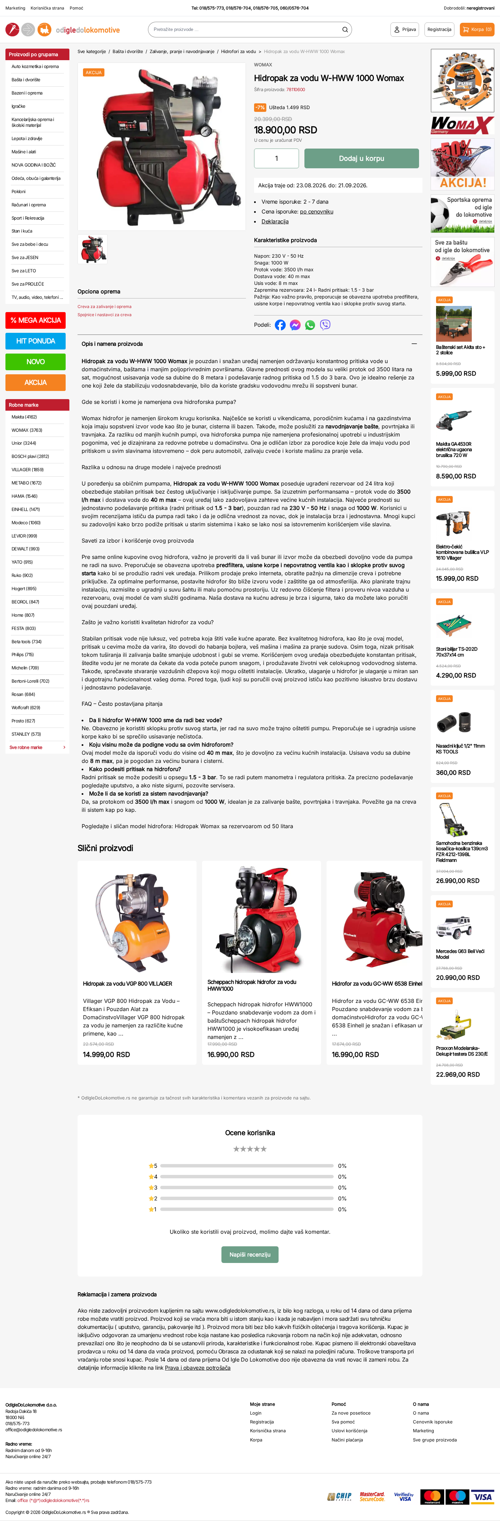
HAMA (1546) (24, 496)
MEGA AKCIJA (35, 320)
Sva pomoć (343, 1421)
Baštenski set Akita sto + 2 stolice (460, 350)
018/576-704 (238, 8)
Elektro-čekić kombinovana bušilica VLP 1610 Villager (462, 552)
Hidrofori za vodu (238, 51)
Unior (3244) (24, 443)
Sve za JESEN (25, 257)
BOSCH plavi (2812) (30, 456)
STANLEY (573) (26, 734)
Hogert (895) (24, 588)
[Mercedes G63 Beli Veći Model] (454, 928)
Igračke (18, 106)
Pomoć (76, 8)
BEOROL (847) (25, 601)
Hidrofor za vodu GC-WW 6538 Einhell (377, 983)
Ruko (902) (22, 575)
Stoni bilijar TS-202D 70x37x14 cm (456, 651)
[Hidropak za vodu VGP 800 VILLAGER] (137, 920)
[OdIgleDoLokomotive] (62, 29)
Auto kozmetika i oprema (35, 66)
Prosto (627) (23, 720)
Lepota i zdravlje (27, 138)
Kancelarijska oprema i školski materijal (33, 122)
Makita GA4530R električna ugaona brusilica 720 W (454, 449)
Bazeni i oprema (27, 93)
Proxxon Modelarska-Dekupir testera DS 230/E (461, 1051)
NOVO (36, 362)
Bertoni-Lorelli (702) (30, 681)
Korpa (256, 1439)
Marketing (15, 8)
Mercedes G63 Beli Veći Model (460, 954)
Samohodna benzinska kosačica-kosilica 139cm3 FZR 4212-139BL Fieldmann (462, 851)
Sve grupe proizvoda (435, 1439)
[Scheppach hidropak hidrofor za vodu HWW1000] (261, 919)
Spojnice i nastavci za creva (105, 314)
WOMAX (263, 64)
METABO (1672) (27, 482)
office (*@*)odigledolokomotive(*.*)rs (53, 1500)
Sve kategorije (92, 51)
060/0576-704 (294, 8)
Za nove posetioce (351, 1413)
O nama (421, 1413)
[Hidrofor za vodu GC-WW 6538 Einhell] (386, 920)
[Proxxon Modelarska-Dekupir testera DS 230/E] (454, 1025)
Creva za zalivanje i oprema (105, 306)
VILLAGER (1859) (28, 469)
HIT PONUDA (35, 341)
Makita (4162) (24, 417)
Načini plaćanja (347, 1439)
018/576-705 (265, 8)
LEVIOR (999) (24, 536)
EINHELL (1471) (26, 509)
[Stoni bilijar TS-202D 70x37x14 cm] (454, 626)
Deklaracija (275, 221)
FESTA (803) (24, 628)
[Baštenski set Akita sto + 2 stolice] (454, 324)
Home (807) (23, 615)
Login (256, 1413)
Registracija (262, 1421)
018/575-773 (211, 8)
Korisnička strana (47, 8)
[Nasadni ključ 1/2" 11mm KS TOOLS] (454, 722)
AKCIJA (35, 382)
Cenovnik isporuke (433, 1421)
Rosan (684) (23, 694)
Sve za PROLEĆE (28, 284)
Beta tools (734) (27, 641)
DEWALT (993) (25, 548)
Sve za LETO (24, 270)
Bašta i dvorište (26, 79)
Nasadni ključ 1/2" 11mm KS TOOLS (460, 748)
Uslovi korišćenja (349, 1430)
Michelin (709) (25, 667)
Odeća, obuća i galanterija (36, 178)
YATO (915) (22, 562)
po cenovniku (316, 211)
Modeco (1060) (26, 522)
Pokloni (18, 191)
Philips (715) (23, 654)
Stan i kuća (22, 231)
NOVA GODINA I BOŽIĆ (34, 165)
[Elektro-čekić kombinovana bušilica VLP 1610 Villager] (454, 523)
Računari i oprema (29, 204)
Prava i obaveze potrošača (198, 1367)
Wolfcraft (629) (26, 707)
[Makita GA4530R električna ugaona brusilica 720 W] (454, 421)
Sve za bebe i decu (30, 244)
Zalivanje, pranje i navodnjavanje (182, 51)
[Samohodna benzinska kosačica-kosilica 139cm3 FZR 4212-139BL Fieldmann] (454, 820)
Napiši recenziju (250, 1254)
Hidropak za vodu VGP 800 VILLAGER (127, 983)
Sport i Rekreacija (28, 218)
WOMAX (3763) (27, 430)
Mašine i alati (24, 151)
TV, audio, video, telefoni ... (37, 297)
